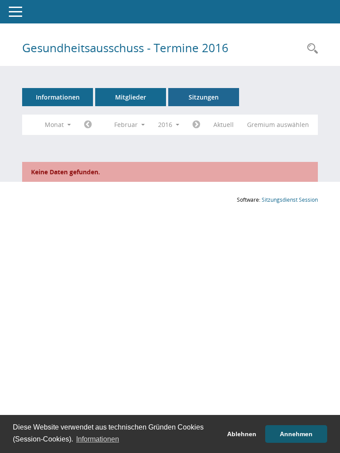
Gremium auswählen (278, 124)
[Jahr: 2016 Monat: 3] (196, 125)
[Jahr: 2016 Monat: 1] (87, 125)
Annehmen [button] (296, 434)
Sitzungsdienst (290, 199)
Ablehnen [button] (241, 434)
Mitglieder (130, 97)
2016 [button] (166, 124)
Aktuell (223, 124)
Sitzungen (204, 97)
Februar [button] (126, 124)
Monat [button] (55, 124)
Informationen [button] (97, 439)
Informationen (58, 97)
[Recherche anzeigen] (310, 49)
